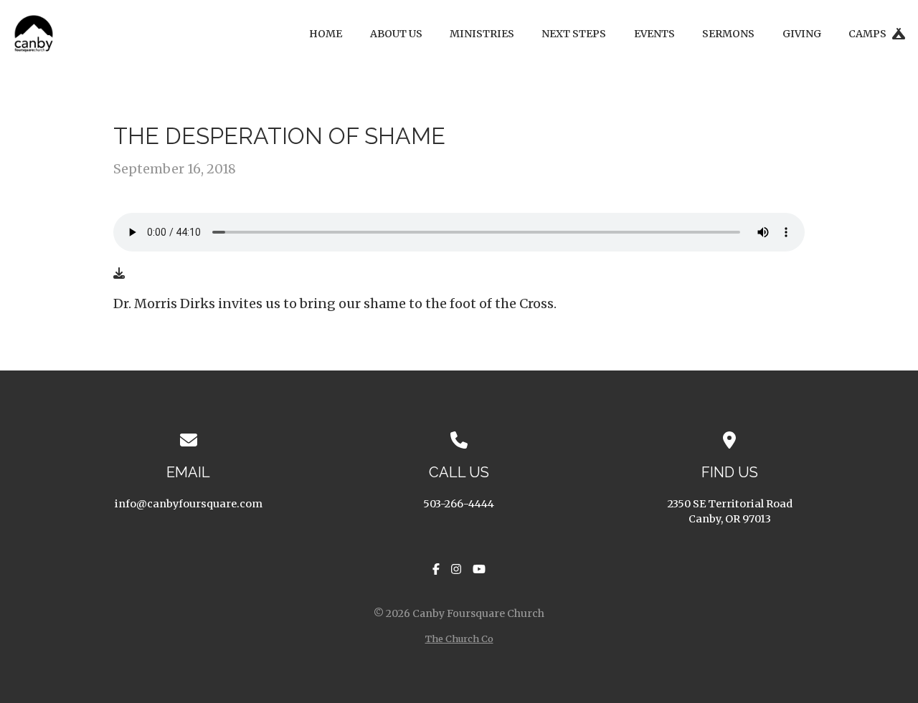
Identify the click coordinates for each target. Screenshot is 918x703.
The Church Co (459, 638)
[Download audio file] (119, 273)
